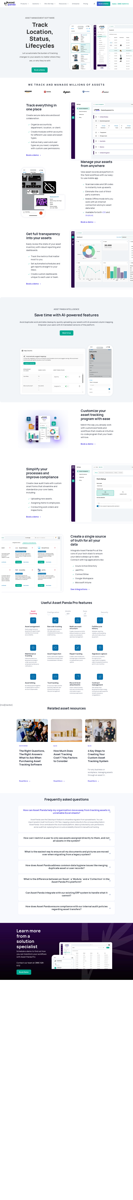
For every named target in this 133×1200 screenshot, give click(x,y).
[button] (94, 4)
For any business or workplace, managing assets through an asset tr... (100, 772)
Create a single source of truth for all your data (88, 540)
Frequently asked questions (66, 799)
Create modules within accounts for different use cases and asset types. (46, 134)
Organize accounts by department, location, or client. (46, 126)
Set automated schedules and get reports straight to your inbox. (45, 266)
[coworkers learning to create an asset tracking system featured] (100, 730)
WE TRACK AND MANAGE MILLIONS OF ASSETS (66, 84)
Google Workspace (84, 578)
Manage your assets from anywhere (96, 164)
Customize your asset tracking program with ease (95, 415)
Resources (63, 4)
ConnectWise (82, 574)
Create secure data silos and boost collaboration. (43, 117)
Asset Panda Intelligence (66, 309)
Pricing (85, 4)
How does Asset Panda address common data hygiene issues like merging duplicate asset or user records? (66, 867)
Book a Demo (103, 4)
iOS (104, 212)
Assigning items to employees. (45, 502)
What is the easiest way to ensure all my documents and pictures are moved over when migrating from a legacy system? (67, 853)
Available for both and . (97, 214)
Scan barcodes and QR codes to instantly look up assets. (99, 186)
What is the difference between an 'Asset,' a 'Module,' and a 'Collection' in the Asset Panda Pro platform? (67, 880)
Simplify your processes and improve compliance (42, 473)
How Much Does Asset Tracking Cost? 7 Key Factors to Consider (65, 756)
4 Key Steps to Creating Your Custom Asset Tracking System (98, 756)
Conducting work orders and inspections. (44, 508)
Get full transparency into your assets (43, 236)
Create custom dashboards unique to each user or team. (44, 275)
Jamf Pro (79, 570)
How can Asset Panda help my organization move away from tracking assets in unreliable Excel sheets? (66, 811)
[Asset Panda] (10, 4)
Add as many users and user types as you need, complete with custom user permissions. (45, 145)
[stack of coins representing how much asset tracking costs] (66, 730)
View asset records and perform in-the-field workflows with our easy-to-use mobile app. (97, 174)
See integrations (79, 589)
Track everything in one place (41, 107)
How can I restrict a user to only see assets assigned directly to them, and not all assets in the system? (66, 839)
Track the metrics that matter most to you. (45, 258)
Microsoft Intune (83, 582)
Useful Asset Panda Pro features (66, 603)
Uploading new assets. (41, 498)
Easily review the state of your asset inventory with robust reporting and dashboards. (43, 247)
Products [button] (24, 4)
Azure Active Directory (86, 565)
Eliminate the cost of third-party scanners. (98, 193)
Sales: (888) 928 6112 (120, 4)
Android (89, 215)
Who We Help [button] (49, 4)
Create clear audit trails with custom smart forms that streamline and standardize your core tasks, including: (44, 488)
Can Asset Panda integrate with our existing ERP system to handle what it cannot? (67, 894)
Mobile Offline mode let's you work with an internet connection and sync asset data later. (99, 203)
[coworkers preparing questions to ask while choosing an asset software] (32, 730)
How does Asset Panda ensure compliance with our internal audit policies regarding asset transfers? (66, 908)
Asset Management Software (40, 18)
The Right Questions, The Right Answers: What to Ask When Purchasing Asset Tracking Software (32, 757)
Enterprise (75, 4)
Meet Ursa (66, 333)
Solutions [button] (35, 4)
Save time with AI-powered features (66, 315)
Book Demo (24, 972)
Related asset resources (66, 708)
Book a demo (32, 155)
